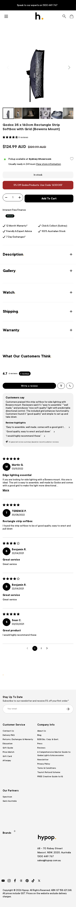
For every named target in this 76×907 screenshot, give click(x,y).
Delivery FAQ (8, 735)
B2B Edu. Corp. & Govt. (48, 739)
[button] (71, 16)
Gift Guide (8, 748)
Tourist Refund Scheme (48, 772)
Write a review (29, 385)
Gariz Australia (10, 801)
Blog (39, 735)
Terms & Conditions (46, 768)
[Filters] (61, 386)
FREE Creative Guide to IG (50, 776)
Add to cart (49, 198)
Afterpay (7, 760)
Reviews (41, 748)
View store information (48, 164)
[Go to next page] (48, 648)
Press (39, 743)
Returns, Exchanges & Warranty (18, 739)
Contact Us (8, 731)
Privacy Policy (43, 764)
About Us (41, 731)
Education (8, 743)
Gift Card (7, 756)
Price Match (8, 752)
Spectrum (7, 797)
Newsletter (42, 760)
